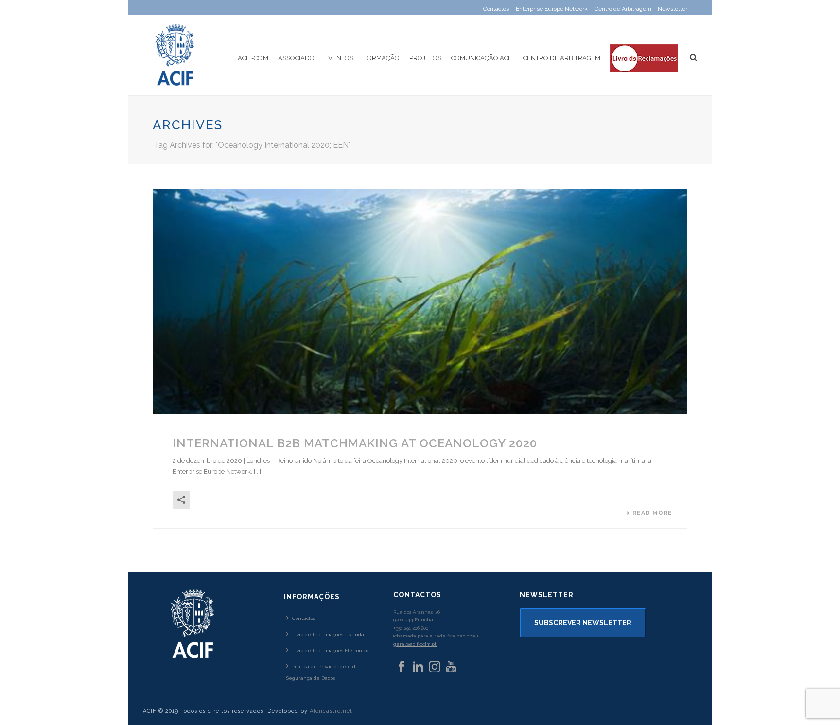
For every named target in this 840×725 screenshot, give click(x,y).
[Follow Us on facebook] (401, 667)
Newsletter (672, 8)
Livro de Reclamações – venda (328, 634)
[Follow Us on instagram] (434, 667)
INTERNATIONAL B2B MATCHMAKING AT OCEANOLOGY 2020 (355, 443)
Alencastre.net (331, 711)
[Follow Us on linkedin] (418, 667)
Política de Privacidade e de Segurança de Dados (322, 672)
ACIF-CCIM (253, 58)
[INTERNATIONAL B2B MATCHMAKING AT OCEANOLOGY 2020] (420, 301)
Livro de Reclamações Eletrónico (330, 650)
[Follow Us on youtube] (451, 667)
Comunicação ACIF (482, 58)
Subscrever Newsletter (582, 623)
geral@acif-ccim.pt (415, 644)
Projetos (425, 58)
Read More (652, 513)
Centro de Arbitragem (561, 58)
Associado (296, 58)
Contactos (303, 618)
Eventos (338, 58)
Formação (381, 58)
